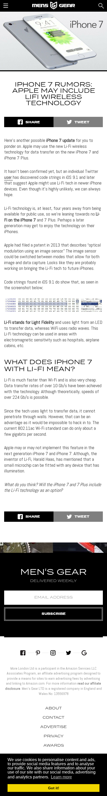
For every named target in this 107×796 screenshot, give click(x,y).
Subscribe (54, 613)
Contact (53, 718)
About (53, 708)
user (8, 177)
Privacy (54, 736)
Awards (53, 745)
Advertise (53, 727)
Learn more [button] (61, 777)
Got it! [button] (53, 788)
